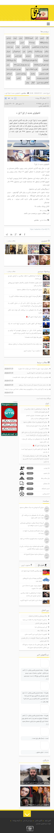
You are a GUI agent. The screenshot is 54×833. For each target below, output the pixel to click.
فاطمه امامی (43, 106)
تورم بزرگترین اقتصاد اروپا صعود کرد (31, 571)
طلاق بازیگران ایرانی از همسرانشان (38, 804)
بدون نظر (19, 103)
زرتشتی (30, 51)
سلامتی (23, 93)
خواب (17, 47)
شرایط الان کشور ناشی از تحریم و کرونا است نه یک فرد (35, 450)
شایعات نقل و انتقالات (41, 56)
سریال (8, 51)
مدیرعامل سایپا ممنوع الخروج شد (34, 554)
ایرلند (15, 38)
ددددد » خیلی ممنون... (41, 752)
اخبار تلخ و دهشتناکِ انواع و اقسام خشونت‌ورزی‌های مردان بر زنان (37, 417)
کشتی (18, 78)
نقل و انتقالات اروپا (31, 69)
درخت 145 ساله (42, 631)
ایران (20, 38)
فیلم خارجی (18, 56)
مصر (8, 65)
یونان (27, 82)
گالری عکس (38, 821)
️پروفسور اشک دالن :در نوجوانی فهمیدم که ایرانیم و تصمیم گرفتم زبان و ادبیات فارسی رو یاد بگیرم (25, 332)
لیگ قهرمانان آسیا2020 (41, 65)
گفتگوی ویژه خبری (42, 82)
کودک (8, 78)
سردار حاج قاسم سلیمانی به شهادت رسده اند (33, 532)
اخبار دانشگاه (39, 488)
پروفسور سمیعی (21, 74)
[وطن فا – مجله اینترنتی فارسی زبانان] (30, 20)
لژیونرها (46, 60)
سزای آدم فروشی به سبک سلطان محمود (29, 289)
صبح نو (28, 56)
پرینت (37, 98)
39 (47, 38)
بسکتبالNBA (44, 42)
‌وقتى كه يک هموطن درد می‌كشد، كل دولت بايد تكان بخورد (35, 440)
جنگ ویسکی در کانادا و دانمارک (38, 616)
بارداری (9, 38)
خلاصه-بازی (25, 47)
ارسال (44, 98)
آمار (37, 38)
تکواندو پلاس (11, 42)
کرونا (28, 78)
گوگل (32, 82)
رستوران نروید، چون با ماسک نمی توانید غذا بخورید (33, 369)
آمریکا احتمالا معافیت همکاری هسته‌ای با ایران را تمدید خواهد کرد (32, 524)
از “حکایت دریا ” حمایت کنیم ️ (33, 351)
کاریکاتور (9, 74)
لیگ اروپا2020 (11, 60)
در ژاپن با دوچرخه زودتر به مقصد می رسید (35, 620)
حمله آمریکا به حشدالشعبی (40, 47)
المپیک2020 (29, 38)
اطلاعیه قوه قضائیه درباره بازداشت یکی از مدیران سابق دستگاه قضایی (32, 547)
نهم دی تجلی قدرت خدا (14, 69)
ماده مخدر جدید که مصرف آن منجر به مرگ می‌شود (34, 385)
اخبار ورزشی (39, 494)
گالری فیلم (48, 821)
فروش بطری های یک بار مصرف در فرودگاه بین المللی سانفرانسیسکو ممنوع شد (35, 646)
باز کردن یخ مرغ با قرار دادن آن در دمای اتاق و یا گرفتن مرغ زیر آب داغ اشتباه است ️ (25, 304)
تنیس (22, 42)
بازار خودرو (39, 473)
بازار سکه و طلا (39, 478)
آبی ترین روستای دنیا (41, 627)
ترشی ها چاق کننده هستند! (33, 337)
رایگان (46, 51)
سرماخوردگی (16, 51)
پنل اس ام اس (27, 821)
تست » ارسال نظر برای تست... (39, 738)
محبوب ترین (26, 565)
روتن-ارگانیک (38, 51)
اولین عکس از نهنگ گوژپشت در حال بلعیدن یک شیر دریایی (35, 639)
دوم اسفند (10, 47)
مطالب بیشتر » (11, 241)
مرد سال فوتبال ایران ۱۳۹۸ (21, 65)
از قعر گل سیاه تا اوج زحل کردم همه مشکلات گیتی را (25, 296)
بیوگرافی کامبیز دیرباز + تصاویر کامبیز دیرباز (35, 783)
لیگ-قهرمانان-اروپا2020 (30, 60)
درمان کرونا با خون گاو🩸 (34, 317)
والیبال (33, 74)
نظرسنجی (45, 69)
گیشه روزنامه (16, 821)
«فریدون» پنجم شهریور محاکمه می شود (32, 538)
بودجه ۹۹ (31, 42)
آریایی (42, 38)
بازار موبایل (39, 483)
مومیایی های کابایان (41, 623)
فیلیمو (8, 56)
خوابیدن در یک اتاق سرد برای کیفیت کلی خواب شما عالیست (31, 377)
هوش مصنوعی (43, 74)
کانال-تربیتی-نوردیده (42, 78)
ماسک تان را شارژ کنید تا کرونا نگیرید (38, 373)
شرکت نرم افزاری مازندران (43, 824)
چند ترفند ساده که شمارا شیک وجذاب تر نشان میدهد (25, 344)
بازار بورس (39, 468)
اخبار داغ (41, 565)
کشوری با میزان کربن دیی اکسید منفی (36, 634)
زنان (24, 51)
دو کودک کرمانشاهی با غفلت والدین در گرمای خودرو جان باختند (36, 410)
